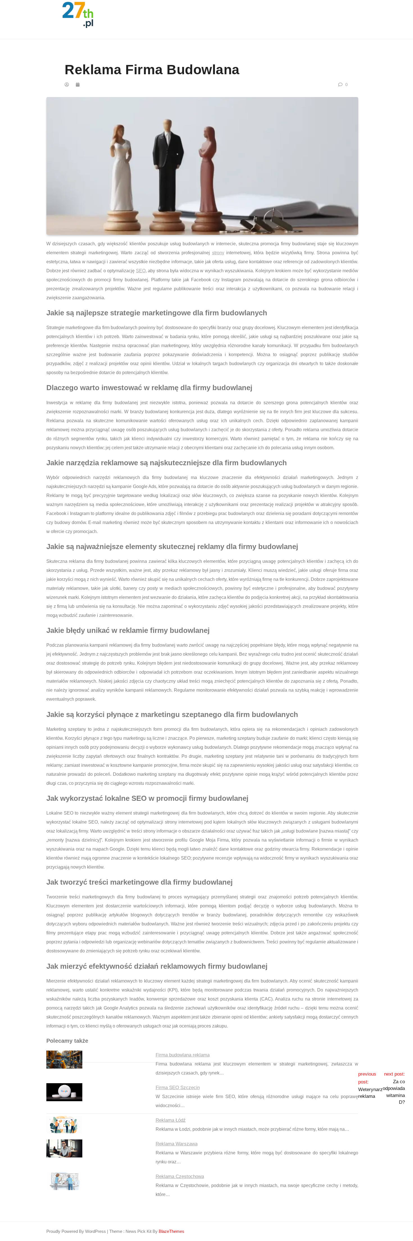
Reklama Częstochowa (180, 1176)
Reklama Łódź (171, 1120)
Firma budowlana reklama (183, 1055)
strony (218, 252)
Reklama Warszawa (177, 1143)
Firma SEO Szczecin (178, 1087)
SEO (141, 270)
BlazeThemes (171, 1231)
